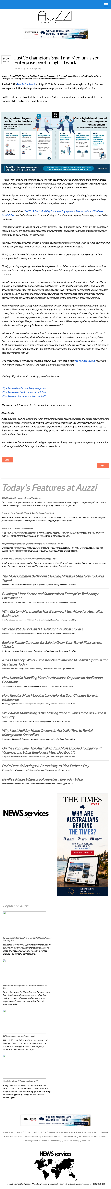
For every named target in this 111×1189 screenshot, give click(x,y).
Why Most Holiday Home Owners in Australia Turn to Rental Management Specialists (47, 732)
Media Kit (86, 1141)
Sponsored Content (52, 1136)
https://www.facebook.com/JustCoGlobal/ (23, 392)
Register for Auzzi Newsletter (61, 1132)
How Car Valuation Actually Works (17, 528)
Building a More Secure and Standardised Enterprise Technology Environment (50, 596)
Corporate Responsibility (51, 1141)
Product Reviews (101, 1132)
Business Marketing (32, 1136)
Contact (28, 1132)
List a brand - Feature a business (92, 1136)
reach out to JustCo (85, 360)
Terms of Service (69, 1136)
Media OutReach (26, 84)
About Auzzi (8, 1132)
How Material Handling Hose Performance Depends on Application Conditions (52, 679)
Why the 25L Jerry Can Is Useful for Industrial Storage (42, 629)
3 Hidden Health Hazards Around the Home (20, 498)
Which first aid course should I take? (19, 1036)
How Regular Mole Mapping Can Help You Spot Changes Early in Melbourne (50, 697)
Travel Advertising (83, 1132)
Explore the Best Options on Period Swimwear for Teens (25, 986)
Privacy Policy (40, 1132)
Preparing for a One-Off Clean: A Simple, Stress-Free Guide (27, 513)
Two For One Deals (14, 1136)
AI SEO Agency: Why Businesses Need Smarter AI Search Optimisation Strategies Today (55, 662)
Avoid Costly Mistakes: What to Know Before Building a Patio (28, 558)
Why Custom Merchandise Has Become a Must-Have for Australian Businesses (52, 613)
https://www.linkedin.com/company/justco (23, 388)
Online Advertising (71, 1141)
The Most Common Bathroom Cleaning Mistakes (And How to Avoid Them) (53, 578)
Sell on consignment (29, 1141)
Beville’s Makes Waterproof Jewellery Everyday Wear (42, 779)
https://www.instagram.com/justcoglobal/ (23, 395)
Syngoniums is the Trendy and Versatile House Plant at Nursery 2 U (27, 939)
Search (19, 1132)
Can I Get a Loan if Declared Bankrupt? (20, 1081)
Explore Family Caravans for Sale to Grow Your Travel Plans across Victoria (52, 644)
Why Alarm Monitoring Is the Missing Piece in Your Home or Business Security (54, 715)
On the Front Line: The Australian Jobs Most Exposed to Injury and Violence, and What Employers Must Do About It (51, 750)
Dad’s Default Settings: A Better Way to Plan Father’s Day (45, 766)
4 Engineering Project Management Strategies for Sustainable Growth (32, 543)
